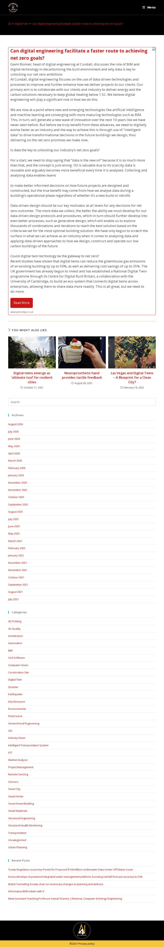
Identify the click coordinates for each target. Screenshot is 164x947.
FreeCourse (15, 716)
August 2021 (15, 592)
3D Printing (14, 621)
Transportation (17, 833)
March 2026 (15, 460)
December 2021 (17, 563)
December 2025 (17, 482)
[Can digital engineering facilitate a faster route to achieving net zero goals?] (82, 181)
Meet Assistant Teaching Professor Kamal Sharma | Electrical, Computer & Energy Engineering (65, 898)
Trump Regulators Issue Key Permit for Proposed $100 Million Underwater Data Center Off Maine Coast (70, 869)
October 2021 (16, 577)
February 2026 (16, 468)
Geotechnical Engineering (23, 723)
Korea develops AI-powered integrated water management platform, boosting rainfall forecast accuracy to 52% (75, 876)
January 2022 (16, 555)
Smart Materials (17, 811)
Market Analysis (18, 760)
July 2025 (13, 519)
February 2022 (16, 548)
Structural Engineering (21, 818)
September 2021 (18, 584)
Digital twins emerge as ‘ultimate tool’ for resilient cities (32, 377)
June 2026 (14, 439)
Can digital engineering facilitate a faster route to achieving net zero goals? (77, 23)
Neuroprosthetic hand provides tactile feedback (82, 375)
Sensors (13, 782)
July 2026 (13, 431)
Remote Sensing (18, 774)
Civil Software (16, 658)
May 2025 (14, 533)
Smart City (14, 789)
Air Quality (14, 628)
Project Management (20, 767)
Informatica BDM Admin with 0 (26, 891)
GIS (10, 730)
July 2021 (13, 599)
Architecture (15, 636)
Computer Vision (18, 665)
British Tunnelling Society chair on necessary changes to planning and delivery (55, 884)
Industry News (17, 738)
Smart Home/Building (21, 803)
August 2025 (15, 511)
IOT (10, 752)
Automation (15, 643)
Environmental (17, 709)
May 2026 (14, 446)
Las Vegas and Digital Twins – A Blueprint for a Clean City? (132, 377)
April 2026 (14, 453)
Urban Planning (17, 847)
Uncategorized (17, 840)
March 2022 (15, 541)
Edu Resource (16, 701)
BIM (10, 650)
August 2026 (15, 424)
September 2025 (18, 504)
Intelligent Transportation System (28, 745)
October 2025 (16, 497)
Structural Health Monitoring (25, 825)
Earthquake (15, 694)
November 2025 (17, 490)
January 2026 (16, 475)
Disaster (13, 687)
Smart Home (15, 796)
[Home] (9, 23)
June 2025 (14, 526)
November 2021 (17, 570)
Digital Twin (15, 679)
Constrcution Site (18, 672)
